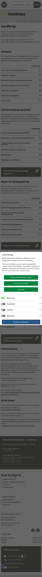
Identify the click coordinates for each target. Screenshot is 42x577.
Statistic (10, 310)
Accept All (21, 289)
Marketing (10, 316)
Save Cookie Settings (21, 283)
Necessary (11, 298)
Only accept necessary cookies (21, 277)
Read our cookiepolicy (21, 322)
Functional (11, 304)
